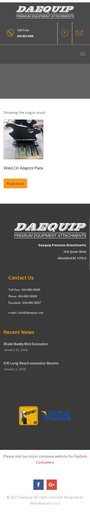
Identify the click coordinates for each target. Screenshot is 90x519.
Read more (15, 183)
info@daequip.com (30, 312)
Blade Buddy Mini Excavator (26, 343)
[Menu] (83, 54)
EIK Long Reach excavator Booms (31, 363)
